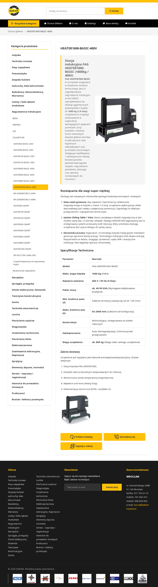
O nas (75, 23)
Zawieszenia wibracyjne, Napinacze (26, 353)
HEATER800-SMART (21, 243)
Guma (15, 302)
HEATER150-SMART (21, 218)
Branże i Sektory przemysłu (28, 399)
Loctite (16, 314)
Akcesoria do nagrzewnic (24, 270)
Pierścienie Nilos (21, 339)
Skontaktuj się (127, 436)
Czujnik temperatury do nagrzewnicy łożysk (29, 263)
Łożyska (16, 54)
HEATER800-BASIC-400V (23, 181)
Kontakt (132, 23)
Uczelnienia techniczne (25, 332)
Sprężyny (17, 361)
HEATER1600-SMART (22, 249)
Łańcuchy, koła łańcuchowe (28, 85)
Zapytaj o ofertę (84, 446)
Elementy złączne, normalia (28, 367)
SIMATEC (17, 124)
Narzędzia (17, 277)
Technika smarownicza (25, 308)
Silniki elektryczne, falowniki (29, 289)
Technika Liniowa (22, 61)
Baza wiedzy (112, 23)
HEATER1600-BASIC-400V (25, 187)
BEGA (15, 118)
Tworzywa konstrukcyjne (26, 295)
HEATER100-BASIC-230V (23, 156)
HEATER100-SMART (21, 212)
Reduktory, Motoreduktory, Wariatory (28, 93)
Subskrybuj (112, 487)
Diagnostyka (19, 326)
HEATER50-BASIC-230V (23, 150)
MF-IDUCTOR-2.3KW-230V (24, 255)
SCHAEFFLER (18, 137)
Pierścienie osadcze (23, 320)
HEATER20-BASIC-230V (23, 144)
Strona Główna (54, 23)
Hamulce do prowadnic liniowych (25, 385)
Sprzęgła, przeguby (23, 283)
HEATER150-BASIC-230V (23, 162)
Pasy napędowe (21, 67)
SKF (14, 131)
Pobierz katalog (84, 436)
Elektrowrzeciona (22, 345)
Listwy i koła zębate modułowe (23, 103)
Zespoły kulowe (21, 79)
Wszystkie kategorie (25, 23)
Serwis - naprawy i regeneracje (22, 375)
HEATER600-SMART (21, 236)
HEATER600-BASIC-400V (23, 174)
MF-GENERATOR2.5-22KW (24, 193)
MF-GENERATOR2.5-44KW (24, 199)
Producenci (18, 393)
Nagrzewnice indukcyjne (26, 111)
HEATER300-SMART (21, 224)
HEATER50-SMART (21, 205)
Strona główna (15, 31)
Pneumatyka (19, 73)
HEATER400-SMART (21, 230)
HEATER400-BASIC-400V (23, 168)
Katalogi (91, 23)
